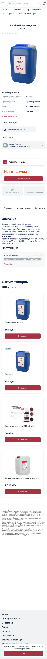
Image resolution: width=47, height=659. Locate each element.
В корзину (22, 336)
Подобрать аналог (23, 178)
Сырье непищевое (33, 10)
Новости (6, 631)
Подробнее (9, 264)
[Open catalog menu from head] (3, 3)
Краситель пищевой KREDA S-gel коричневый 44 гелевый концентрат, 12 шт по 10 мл (22, 426)
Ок (23, 654)
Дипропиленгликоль (14, 322)
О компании (7, 623)
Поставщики (8, 635)
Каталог (17, 10)
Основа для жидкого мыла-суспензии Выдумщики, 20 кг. (22, 478)
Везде (11, 3)
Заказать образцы (17, 162)
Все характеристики (10, 116)
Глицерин (9, 374)
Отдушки (9, 14)
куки (15, 649)
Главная (5, 10)
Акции (5, 627)
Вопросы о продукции (12, 640)
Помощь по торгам (11, 618)
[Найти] (38, 3)
